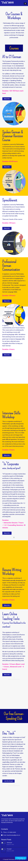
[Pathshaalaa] (7, 2)
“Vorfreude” (9, 842)
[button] (7, 98)
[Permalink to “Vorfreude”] (3, 844)
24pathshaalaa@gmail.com (13, 835)
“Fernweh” (9, 849)
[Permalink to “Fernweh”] (3, 850)
